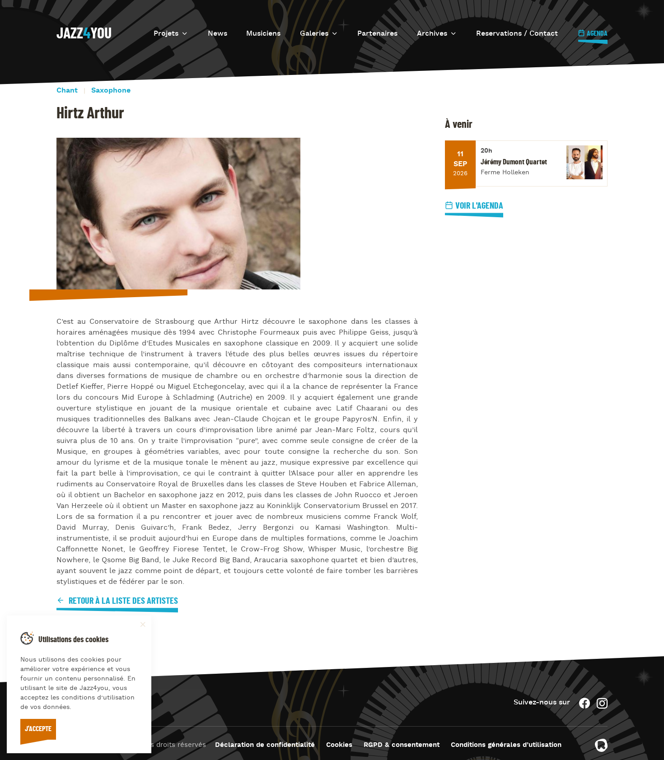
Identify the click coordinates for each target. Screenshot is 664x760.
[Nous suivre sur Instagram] (602, 703)
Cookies (339, 745)
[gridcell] (237, 452)
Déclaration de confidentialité (265, 745)
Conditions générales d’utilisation (506, 745)
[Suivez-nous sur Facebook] (584, 703)
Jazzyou (84, 34)
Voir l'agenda (479, 205)
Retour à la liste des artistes (122, 601)
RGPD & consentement (402, 745)
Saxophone (111, 91)
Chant (67, 91)
